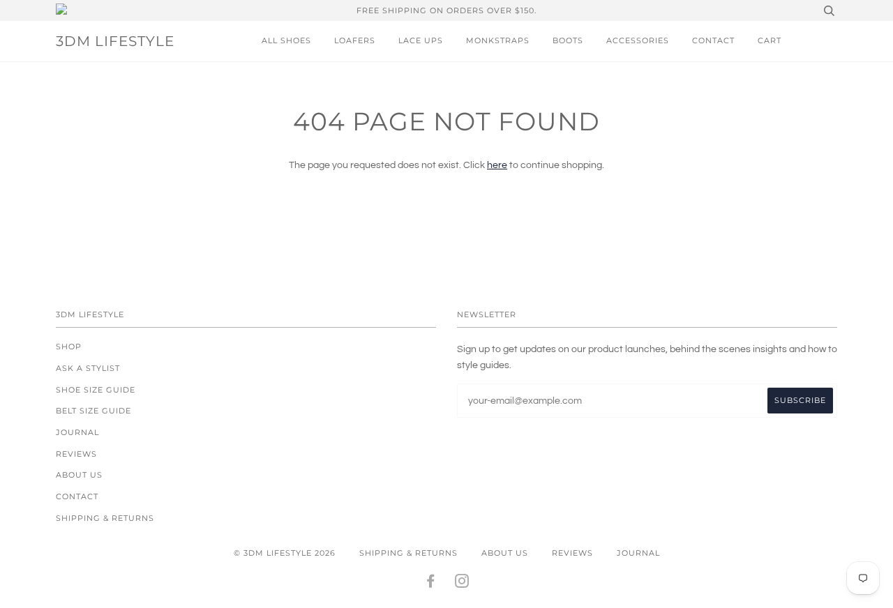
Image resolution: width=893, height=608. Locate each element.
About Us (79, 475)
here (497, 165)
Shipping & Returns (105, 518)
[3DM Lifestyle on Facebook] (430, 583)
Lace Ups (420, 40)
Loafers (354, 40)
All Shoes (286, 40)
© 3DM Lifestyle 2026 (285, 553)
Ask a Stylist (88, 368)
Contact (713, 40)
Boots (568, 40)
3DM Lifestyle (115, 41)
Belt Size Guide (93, 411)
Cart (769, 40)
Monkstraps (498, 40)
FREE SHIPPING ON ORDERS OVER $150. (446, 10)
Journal (77, 432)
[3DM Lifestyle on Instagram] (462, 583)
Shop (69, 346)
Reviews (76, 454)
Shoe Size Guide (95, 390)
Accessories (637, 40)
